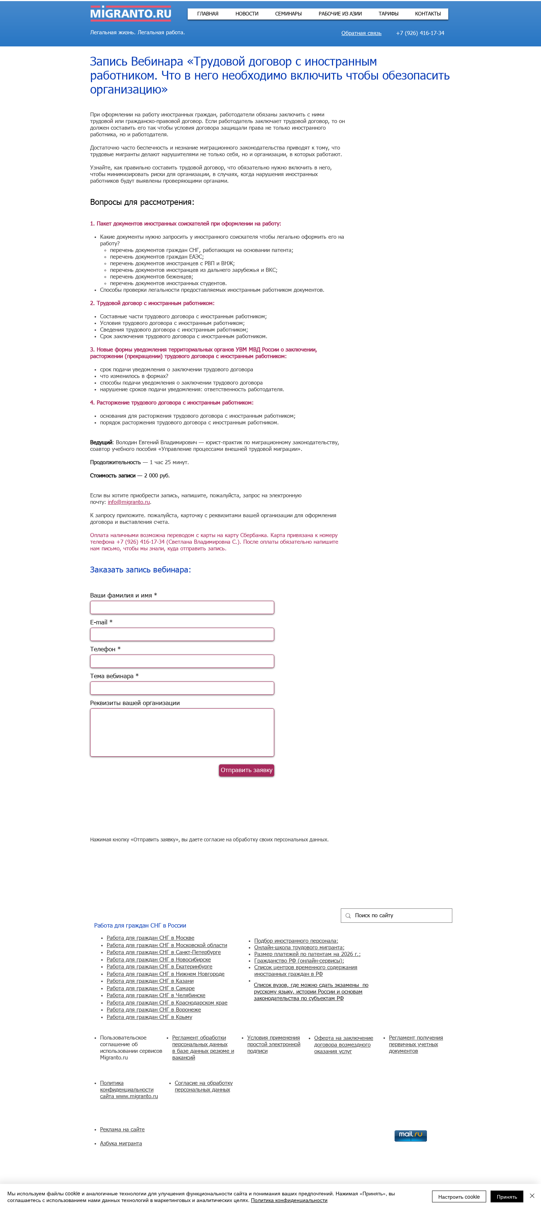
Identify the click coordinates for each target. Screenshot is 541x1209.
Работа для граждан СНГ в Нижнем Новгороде (165, 974)
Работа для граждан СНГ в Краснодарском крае (167, 1003)
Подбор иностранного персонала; (296, 941)
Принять (507, 1196)
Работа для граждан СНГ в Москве (150, 938)
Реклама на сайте (122, 1129)
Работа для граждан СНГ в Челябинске (156, 995)
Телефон (103, 649)
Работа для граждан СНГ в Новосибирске (159, 960)
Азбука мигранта (121, 1143)
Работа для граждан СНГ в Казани (150, 981)
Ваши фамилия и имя (121, 596)
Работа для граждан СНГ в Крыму (149, 1017)
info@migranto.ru (129, 502)
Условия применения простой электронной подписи (273, 1044)
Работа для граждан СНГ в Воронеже (154, 1010)
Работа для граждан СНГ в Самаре (151, 988)
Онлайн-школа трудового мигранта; (299, 947)
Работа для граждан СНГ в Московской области (167, 945)
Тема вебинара (112, 676)
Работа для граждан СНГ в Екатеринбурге (159, 967)
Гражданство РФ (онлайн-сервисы (297, 961)
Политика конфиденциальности (289, 1199)
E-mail (98, 623)
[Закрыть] (532, 1196)
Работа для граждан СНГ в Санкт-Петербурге (164, 952)
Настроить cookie (459, 1196)
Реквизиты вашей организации (135, 703)
